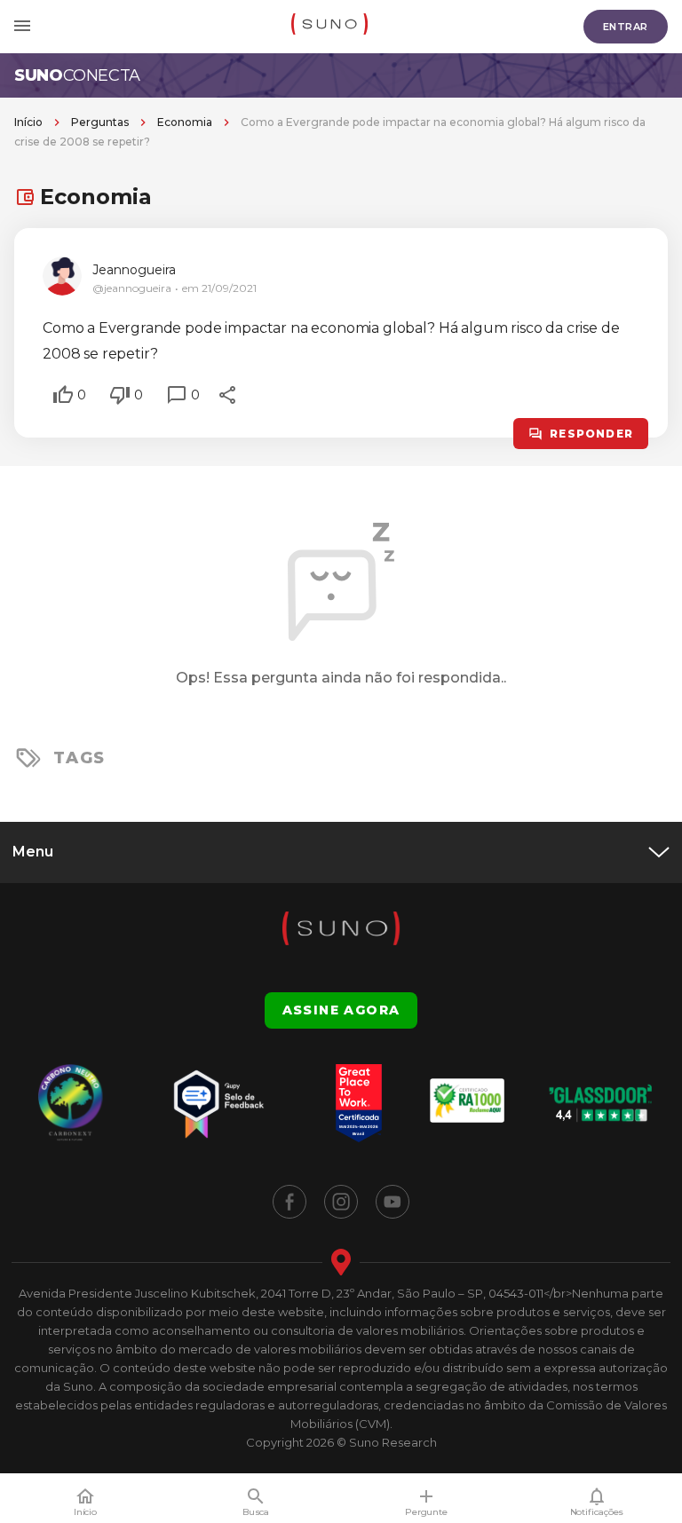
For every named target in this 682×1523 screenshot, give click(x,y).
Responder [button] (591, 433)
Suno (77, 75)
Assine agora (341, 1010)
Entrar (625, 26)
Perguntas (100, 122)
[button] (63, 395)
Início (28, 122)
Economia (184, 122)
